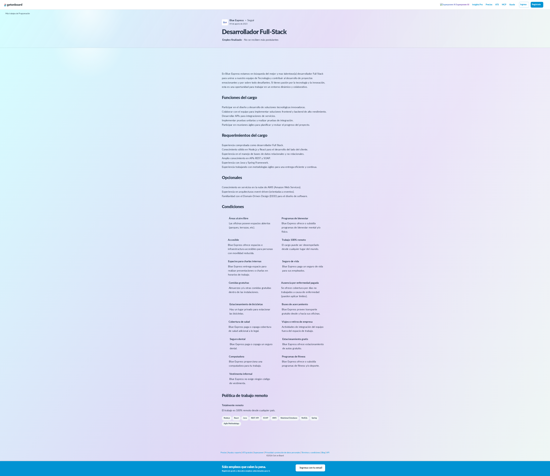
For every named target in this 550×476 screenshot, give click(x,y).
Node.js (227, 418)
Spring (314, 418)
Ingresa (523, 5)
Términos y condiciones (310, 453)
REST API (255, 418)
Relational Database (289, 418)
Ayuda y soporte (234, 453)
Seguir (250, 20)
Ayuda (512, 5)
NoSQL (304, 418)
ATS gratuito (247, 453)
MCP (504, 5)
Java (245, 418)
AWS (274, 418)
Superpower (259, 453)
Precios (489, 5)
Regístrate (536, 5)
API (327, 453)
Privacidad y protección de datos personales (282, 453)
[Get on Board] (13, 4)
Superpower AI (462, 5)
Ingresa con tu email (311, 468)
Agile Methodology (231, 424)
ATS (497, 5)
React (236, 418)
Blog (323, 453)
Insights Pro (477, 5)
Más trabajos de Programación (17, 14)
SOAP (265, 418)
